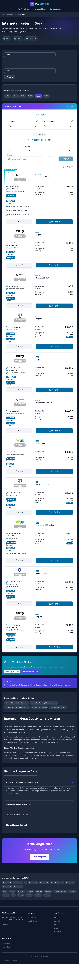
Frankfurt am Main (60, 891)
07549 (30, 96)
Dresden (30, 891)
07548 (23, 96)
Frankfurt (57, 932)
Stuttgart (47, 895)
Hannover (6, 895)
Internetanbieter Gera (30, 672)
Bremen (12, 891)
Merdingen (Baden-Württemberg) (17, 707)
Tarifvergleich (23, 9)
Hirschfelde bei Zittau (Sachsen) (16, 703)
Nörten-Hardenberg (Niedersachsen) (43, 703)
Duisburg (39, 891)
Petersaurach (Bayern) (57, 707)
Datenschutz (6, 947)
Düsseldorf (48, 891)
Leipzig (20, 895)
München (29, 895)
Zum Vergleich (39, 856)
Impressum (6, 943)
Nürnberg (38, 895)
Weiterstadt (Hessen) (39, 707)
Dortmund (21, 891)
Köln (13, 895)
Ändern (10, 77)
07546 (15, 96)
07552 (46, 96)
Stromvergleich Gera (12, 672)
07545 (8, 96)
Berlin (4, 891)
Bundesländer (55, 9)
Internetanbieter (39, 9)
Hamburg (72, 891)
